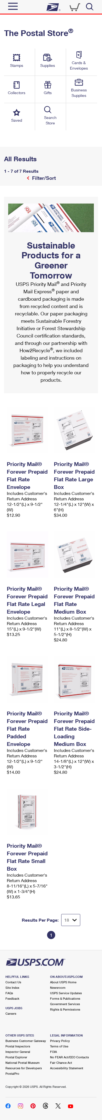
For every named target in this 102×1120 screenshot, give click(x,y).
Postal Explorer (16, 1057)
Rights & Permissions (65, 1009)
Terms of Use (59, 1046)
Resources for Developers (23, 1068)
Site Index (12, 987)
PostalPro (12, 1073)
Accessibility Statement (66, 1068)
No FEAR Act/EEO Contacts (69, 1057)
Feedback (12, 998)
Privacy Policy (60, 1041)
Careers (10, 1013)
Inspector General (17, 1051)
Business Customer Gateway (25, 1041)
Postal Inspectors (17, 1046)
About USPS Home (63, 982)
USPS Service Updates (66, 993)
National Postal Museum (22, 1062)
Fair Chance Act (61, 1062)
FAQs (9, 993)
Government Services (65, 1004)
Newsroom (58, 987)
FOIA (53, 1051)
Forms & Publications (65, 998)
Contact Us (13, 982)
